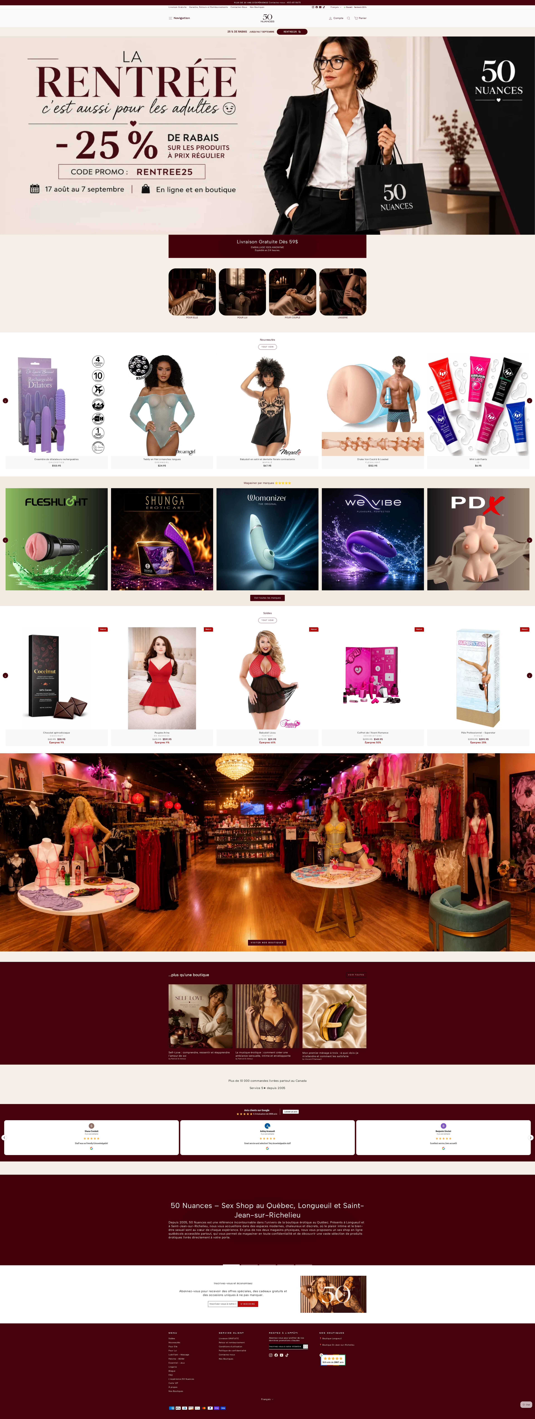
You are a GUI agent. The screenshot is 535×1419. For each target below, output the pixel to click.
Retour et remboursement (232, 1342)
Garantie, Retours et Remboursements (208, 7)
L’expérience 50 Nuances (181, 1379)
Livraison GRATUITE (229, 1338)
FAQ (171, 1375)
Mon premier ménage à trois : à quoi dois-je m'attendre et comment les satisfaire (330, 1054)
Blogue (172, 1371)
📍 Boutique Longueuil (330, 1338)
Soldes (172, 1338)
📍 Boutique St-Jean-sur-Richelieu (337, 1345)
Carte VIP (173, 1383)
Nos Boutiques (257, 7)
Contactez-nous (227, 1354)
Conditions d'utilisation (230, 1346)
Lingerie (173, 1367)
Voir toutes (356, 975)
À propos (173, 1387)
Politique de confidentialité (232, 1350)
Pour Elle (173, 1346)
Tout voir (268, 347)
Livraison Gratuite (177, 7)
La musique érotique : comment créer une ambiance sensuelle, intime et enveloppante (263, 1054)
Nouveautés (174, 1342)
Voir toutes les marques (267, 597)
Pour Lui (173, 1350)
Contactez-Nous (239, 7)
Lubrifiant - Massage (179, 1354)
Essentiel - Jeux (177, 1363)
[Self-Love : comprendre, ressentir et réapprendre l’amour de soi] (201, 1016)
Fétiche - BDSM (176, 1359)
